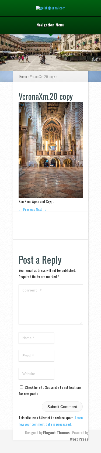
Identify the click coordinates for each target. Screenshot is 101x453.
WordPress (79, 439)
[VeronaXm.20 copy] (51, 196)
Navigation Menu (50, 25)
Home (23, 76)
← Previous (27, 209)
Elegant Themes (56, 432)
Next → (41, 209)
